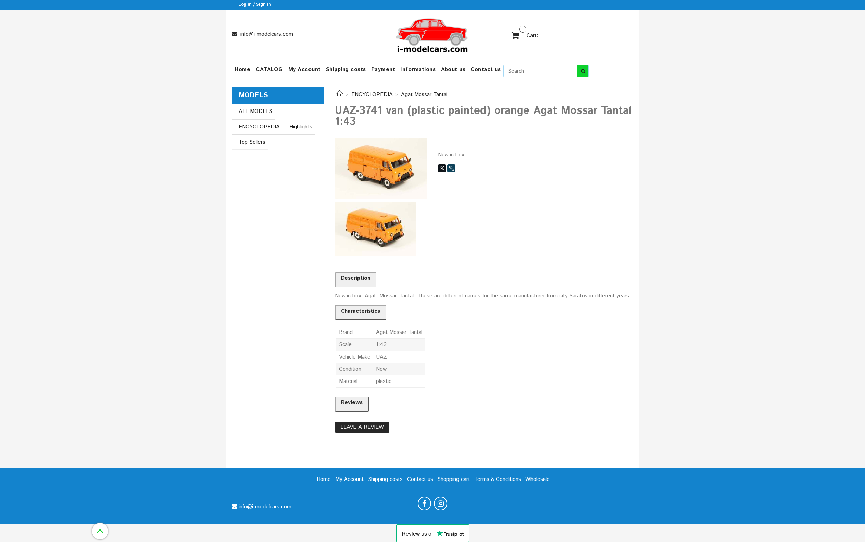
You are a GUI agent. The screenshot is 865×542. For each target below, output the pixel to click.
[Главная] (339, 94)
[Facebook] (424, 503)
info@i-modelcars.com (266, 34)
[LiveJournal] (451, 168)
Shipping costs (346, 69)
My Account (304, 69)
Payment (383, 69)
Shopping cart (453, 479)
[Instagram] (440, 503)
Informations (418, 69)
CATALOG (269, 69)
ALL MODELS (255, 111)
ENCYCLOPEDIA (372, 94)
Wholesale (537, 479)
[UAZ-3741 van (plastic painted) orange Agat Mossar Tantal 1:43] (381, 168)
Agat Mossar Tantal (424, 94)
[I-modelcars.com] (432, 34)
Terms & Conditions (497, 479)
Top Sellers (252, 142)
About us (453, 69)
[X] (442, 168)
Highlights (300, 127)
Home (242, 69)
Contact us (486, 69)
